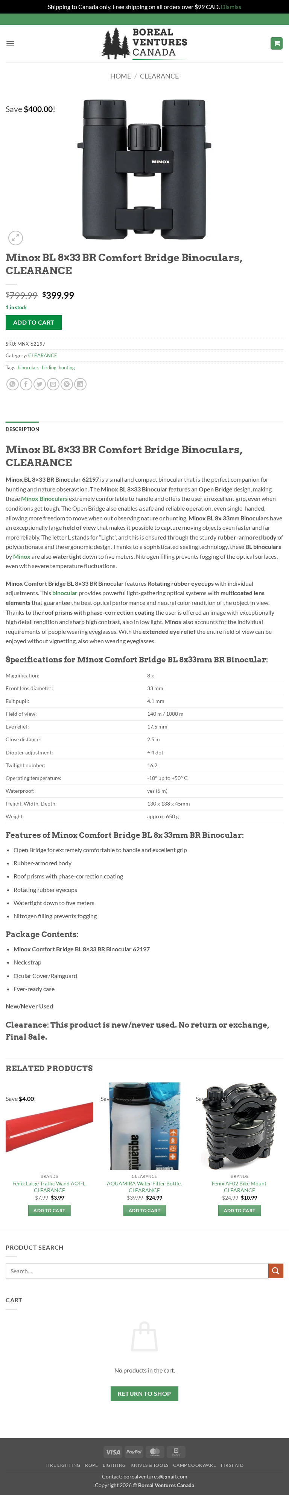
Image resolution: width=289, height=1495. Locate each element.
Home (120, 76)
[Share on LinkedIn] (80, 384)
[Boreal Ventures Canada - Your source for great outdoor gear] (144, 43)
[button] (10, 43)
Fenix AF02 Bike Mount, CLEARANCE (240, 1187)
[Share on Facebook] (26, 384)
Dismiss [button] (231, 6)
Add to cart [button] (49, 1210)
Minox (21, 556)
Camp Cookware (194, 1465)
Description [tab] (22, 429)
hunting (67, 367)
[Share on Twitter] (39, 384)
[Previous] (6, 1156)
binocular (65, 592)
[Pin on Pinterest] (67, 384)
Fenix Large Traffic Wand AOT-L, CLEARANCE (49, 1187)
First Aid (232, 1465)
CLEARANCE (159, 76)
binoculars (29, 367)
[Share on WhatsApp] (12, 384)
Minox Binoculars (44, 498)
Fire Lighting (63, 1465)
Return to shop (144, 1393)
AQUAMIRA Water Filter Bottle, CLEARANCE (144, 1187)
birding (49, 367)
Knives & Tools (150, 1465)
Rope (91, 1465)
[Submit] (275, 1271)
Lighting (114, 1465)
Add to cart (34, 322)
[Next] (283, 1156)
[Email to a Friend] (53, 384)
